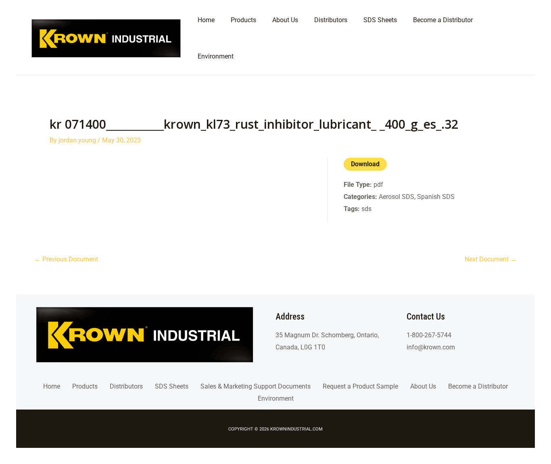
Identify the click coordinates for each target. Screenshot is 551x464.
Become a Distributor (478, 386)
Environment (276, 398)
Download (365, 164)
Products (85, 386)
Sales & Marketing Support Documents (255, 386)
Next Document (491, 259)
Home (51, 386)
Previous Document (66, 259)
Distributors (126, 386)
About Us (423, 386)
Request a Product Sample (360, 386)
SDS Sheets (171, 386)
